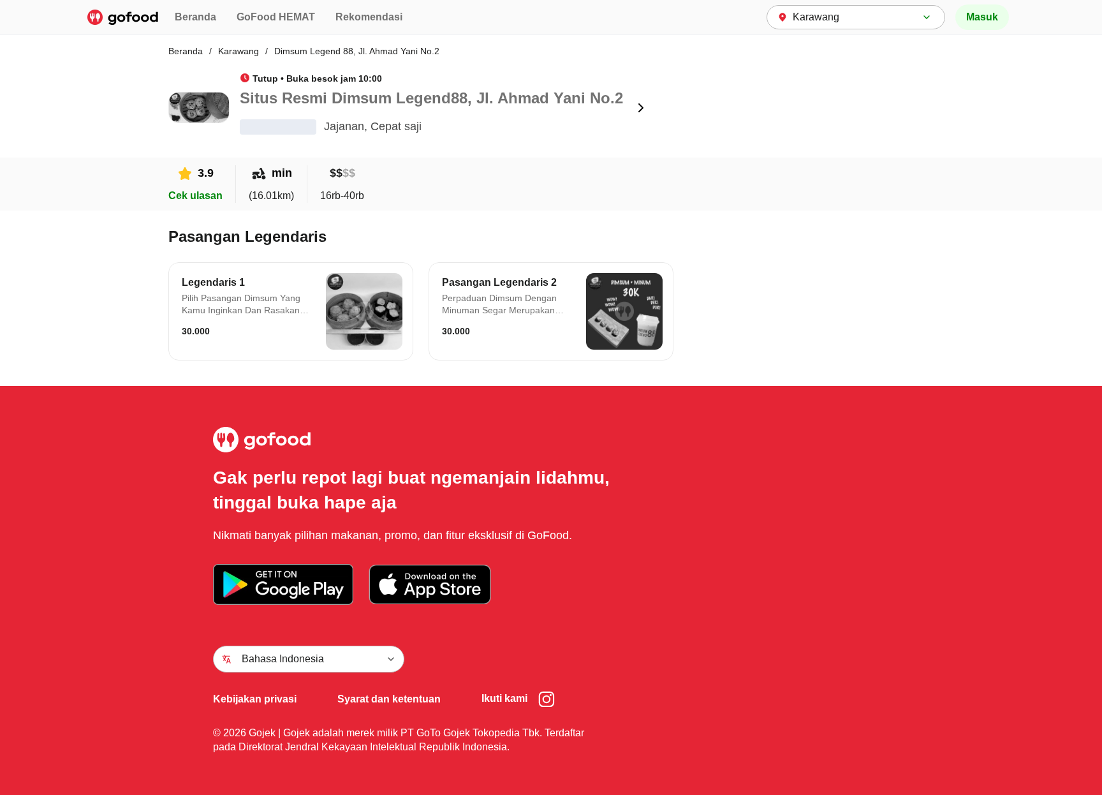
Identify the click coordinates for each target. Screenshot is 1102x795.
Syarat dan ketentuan (389, 699)
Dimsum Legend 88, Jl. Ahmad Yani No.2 (356, 51)
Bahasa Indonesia (283, 658)
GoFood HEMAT (276, 16)
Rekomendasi (368, 16)
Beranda (195, 16)
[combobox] (855, 17)
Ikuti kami (504, 698)
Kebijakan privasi (255, 699)
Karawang (238, 51)
